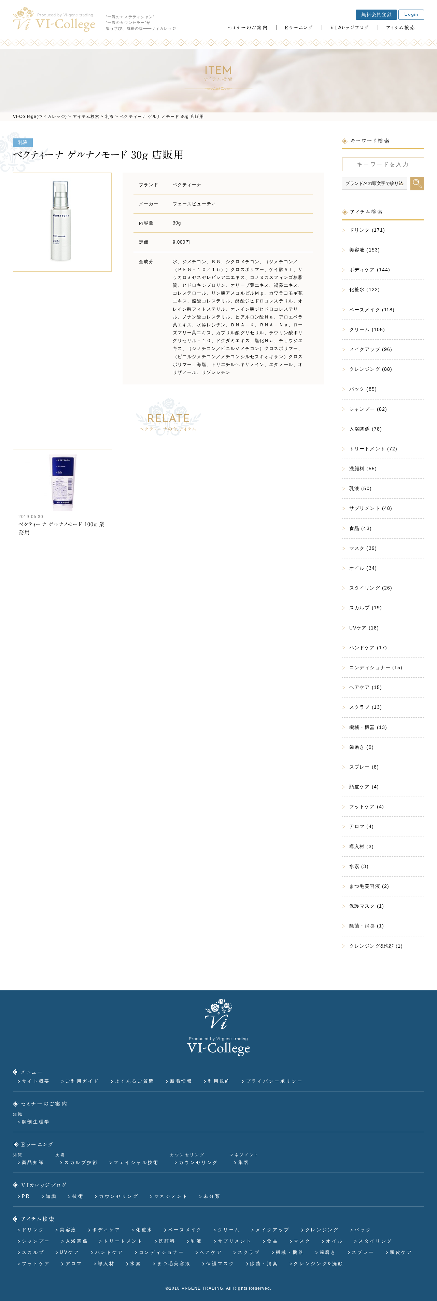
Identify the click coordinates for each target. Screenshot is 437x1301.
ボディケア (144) (369, 269)
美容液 (68, 1229)
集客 (244, 1162)
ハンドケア (109, 1252)
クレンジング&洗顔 (318, 1263)
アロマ (74, 1263)
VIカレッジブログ (44, 1185)
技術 (78, 1196)
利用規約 (219, 1081)
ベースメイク (185, 1229)
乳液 (23, 142)
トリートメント (123, 1241)
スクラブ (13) (365, 707)
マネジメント (171, 1196)
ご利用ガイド (83, 1081)
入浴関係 (77, 1241)
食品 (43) (360, 528)
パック (362, 1229)
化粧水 (144, 1229)
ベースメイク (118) (372, 309)
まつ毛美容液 (174, 1263)
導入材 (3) (361, 846)
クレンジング (322, 1229)
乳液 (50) (360, 488)
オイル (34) (363, 568)
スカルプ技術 (81, 1162)
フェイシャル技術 (136, 1162)
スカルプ (33, 1252)
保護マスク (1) (366, 906)
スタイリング (375, 1241)
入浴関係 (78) (365, 429)
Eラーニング (37, 1144)
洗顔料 (167, 1241)
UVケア (70, 1252)
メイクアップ (273, 1229)
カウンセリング (198, 1162)
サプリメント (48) (370, 508)
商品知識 (33, 1162)
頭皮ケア (401, 1252)
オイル (334, 1241)
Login (411, 14)
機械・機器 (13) (368, 727)
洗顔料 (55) (363, 468)
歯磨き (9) (361, 747)
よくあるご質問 (135, 1081)
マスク (302, 1241)
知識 (51, 1196)
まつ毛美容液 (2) (369, 886)
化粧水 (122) (364, 289)
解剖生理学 (36, 1121)
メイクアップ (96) (370, 349)
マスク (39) (363, 548)
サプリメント (235, 1241)
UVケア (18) (364, 628)
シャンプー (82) (368, 409)
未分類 (212, 1196)
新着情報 (181, 1081)
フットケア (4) (366, 806)
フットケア (36, 1263)
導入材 (106, 1263)
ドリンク (33, 1229)
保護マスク (220, 1263)
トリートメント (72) (373, 448)
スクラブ (249, 1252)
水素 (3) (359, 866)
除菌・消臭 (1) (366, 926)
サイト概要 (36, 1081)
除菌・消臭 (264, 1263)
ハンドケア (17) (368, 647)
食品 (272, 1241)
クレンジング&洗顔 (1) (376, 946)
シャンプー (36, 1241)
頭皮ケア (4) (364, 786)
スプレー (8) (364, 767)
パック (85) (363, 389)
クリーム (229, 1229)
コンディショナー (161, 1252)
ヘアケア (211, 1252)
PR (26, 1196)
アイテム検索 (38, 1219)
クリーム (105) (367, 329)
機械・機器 (290, 1252)
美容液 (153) (364, 250)
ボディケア (106, 1229)
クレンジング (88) (370, 369)
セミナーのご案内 (44, 1103)
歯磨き (328, 1252)
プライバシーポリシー (274, 1081)
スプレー (363, 1252)
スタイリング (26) (370, 588)
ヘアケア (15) (365, 687)
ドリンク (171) (367, 230)
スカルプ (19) (365, 607)
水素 (135, 1263)
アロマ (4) (361, 826)
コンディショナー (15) (376, 667)
